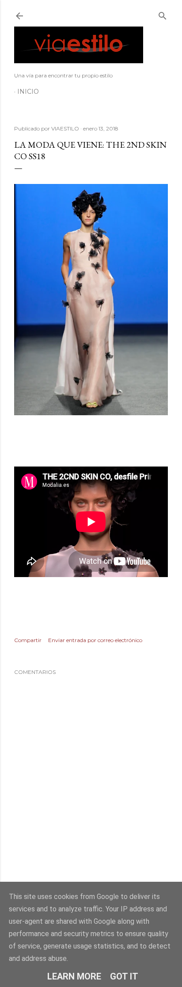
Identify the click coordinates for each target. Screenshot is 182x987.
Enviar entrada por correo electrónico (95, 640)
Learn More (74, 976)
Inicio (28, 92)
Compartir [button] (28, 640)
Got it (124, 976)
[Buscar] (162, 14)
